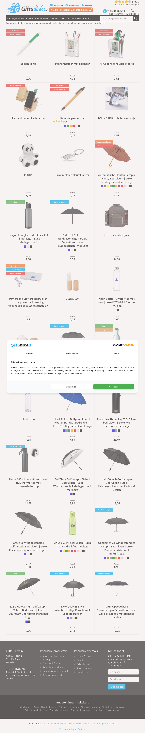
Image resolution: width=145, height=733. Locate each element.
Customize (71, 387)
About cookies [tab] (72, 353)
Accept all (114, 387)
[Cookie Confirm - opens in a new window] (123, 345)
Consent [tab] (29, 353)
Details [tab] (116, 353)
